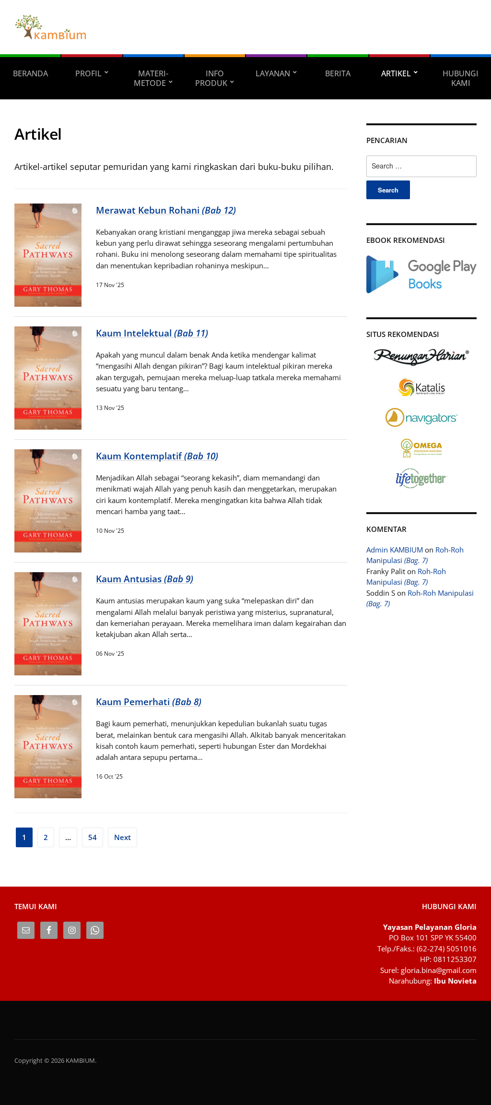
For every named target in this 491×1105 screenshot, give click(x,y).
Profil (88, 73)
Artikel (396, 73)
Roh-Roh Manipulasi (415, 555)
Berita (338, 73)
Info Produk (211, 78)
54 (92, 837)
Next (122, 837)
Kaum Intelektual (152, 333)
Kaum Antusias (144, 579)
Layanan (273, 73)
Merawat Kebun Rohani (166, 210)
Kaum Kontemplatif (157, 456)
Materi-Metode (151, 78)
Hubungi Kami (461, 78)
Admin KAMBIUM (394, 549)
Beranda (30, 73)
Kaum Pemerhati (148, 702)
